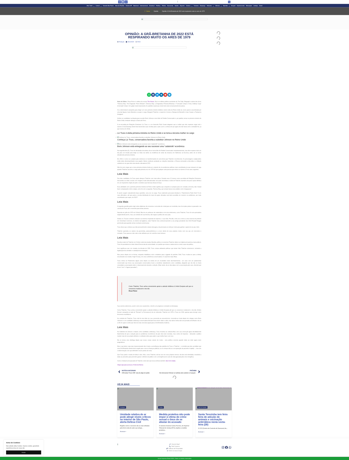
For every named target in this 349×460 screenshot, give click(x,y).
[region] (24, 448)
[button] (229, 2)
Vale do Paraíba (202, 407)
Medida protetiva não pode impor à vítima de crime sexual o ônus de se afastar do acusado (174, 418)
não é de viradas (170, 361)
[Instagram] (119, 1)
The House (150, 101)
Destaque (122, 407)
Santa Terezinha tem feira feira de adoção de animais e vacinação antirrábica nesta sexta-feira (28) (213, 419)
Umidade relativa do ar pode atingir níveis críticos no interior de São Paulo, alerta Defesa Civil (135, 418)
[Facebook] (122, 1)
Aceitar (24, 452)
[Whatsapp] (126, 1)
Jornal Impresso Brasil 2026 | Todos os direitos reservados (174, 458)
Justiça (161, 407)
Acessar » (123, 431)
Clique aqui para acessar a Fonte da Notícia (130, 365)
